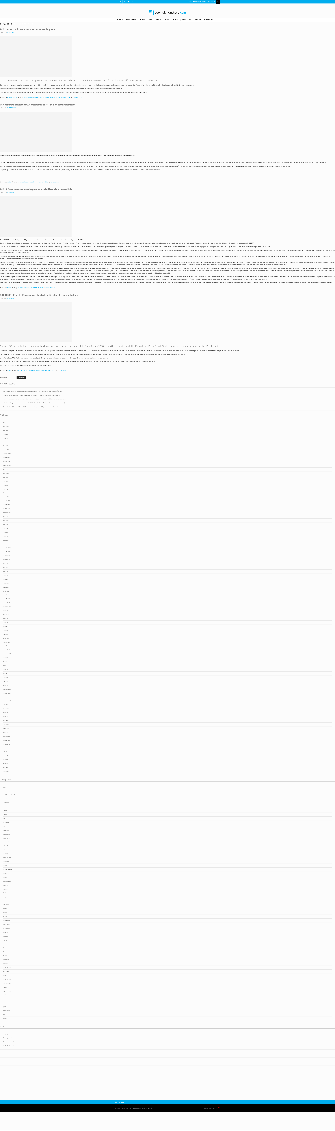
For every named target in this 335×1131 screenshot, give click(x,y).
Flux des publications (8, 1038)
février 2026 (6, 446)
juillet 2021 (6, 661)
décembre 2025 (7, 453)
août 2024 (5, 516)
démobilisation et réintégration (41, 97)
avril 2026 (5, 438)
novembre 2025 (7, 457)
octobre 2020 (6, 697)
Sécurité (15, 97)
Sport (150, 19)
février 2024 (6, 540)
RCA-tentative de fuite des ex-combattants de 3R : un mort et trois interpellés (37, 104)
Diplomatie (5, 873)
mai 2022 (5, 622)
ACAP (4, 791)
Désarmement (54, 97)
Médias (5, 952)
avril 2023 (5, 579)
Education (5, 889)
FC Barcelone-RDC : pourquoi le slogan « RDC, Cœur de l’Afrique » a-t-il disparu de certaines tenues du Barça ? (32, 395)
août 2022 (5, 610)
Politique (119, 19)
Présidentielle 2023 (8, 979)
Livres (4, 948)
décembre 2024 (7, 501)
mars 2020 (6, 724)
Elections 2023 (7, 893)
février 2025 (6, 493)
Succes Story (6, 1010)
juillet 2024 (6, 520)
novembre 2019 (7, 740)
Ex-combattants (62, 97)
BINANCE (5, 846)
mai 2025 (5, 481)
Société (142, 19)
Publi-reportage (7, 983)
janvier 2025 (6, 497)
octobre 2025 (6, 461)
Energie (5, 897)
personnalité (6, 971)
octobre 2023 (6, 555)
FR (167, 6)
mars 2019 (6, 771)
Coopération (6, 861)
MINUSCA (33, 287)
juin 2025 (5, 477)
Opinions (175, 19)
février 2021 (6, 681)
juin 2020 (5, 712)
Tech (4, 1014)
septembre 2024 (7, 512)
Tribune (5, 1018)
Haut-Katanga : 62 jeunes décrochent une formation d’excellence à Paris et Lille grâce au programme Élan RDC (32, 391)
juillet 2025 (6, 473)
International (209, 19)
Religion (5, 987)
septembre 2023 (7, 559)
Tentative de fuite (43, 182)
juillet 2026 (6, 426)
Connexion (5, 1034)
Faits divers (6, 904)
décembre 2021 (7, 642)
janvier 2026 (6, 450)
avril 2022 (5, 626)
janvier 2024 (6, 544)
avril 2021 (5, 673)
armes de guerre (28, 97)
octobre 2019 (6, 744)
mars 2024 (6, 536)
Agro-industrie (6, 822)
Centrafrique (21, 370)
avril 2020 (5, 720)
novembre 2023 (7, 552)
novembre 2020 (7, 693)
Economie (5, 885)
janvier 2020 (6, 732)
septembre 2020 (7, 701)
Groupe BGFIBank (7, 920)
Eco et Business (131, 19)
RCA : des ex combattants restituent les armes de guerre (27, 29)
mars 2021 (6, 677)
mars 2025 (6, 489)
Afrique (5, 810)
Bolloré (4, 850)
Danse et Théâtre (7, 869)
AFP (4, 806)
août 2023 (5, 563)
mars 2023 (6, 583)
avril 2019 (5, 767)
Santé (167, 19)
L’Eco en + (5, 940)
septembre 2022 (7, 606)
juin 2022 (5, 618)
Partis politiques (7, 967)
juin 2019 (5, 759)
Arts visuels (6, 830)
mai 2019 (5, 763)
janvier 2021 (6, 685)
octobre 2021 (6, 650)
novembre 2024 (7, 504)
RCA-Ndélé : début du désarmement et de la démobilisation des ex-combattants (39, 295)
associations (6, 834)
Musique (5, 955)
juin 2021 (5, 665)
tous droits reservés (147, 1108)
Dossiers (198, 19)
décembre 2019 (7, 736)
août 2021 (5, 657)
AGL (4, 818)
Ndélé (53, 370)
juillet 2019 (6, 756)
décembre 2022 (7, 595)
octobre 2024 (6, 508)
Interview (5, 932)
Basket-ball (6, 842)
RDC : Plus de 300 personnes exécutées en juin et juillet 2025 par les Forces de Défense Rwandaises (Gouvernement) (34, 403)
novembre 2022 (7, 599)
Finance (5, 908)
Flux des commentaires (9, 1042)
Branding (5, 853)
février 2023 (6, 587)
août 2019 (5, 752)
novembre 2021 (7, 646)
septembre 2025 (7, 465)
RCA (69, 97)
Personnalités (187, 19)
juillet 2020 (6, 708)
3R (19, 182)
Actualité (5, 799)
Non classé (6, 959)
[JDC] (167, 12)
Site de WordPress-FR (8, 1046)
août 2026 (5, 422)
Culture (159, 19)
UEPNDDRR (39, 287)
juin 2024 (5, 524)
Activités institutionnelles (9, 795)
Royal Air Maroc (7, 991)
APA (4, 826)
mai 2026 (5, 434)
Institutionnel (6, 924)
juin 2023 (5, 571)
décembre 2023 (7, 548)
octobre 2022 (6, 603)
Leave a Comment (78, 97)
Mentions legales (119, 1102)
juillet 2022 (6, 614)
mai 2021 (5, 669)
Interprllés (32, 182)
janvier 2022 (6, 638)
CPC (19, 287)
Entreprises (6, 901)
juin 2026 (5, 430)
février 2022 (6, 634)
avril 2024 (5, 532)
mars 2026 (6, 442)
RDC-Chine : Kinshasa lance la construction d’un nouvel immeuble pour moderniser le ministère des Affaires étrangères (34, 399)
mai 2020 (5, 716)
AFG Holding (6, 802)
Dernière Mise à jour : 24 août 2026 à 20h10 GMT (201, 1)
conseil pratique (7, 857)
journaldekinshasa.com (135, 1108)
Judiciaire (5, 936)
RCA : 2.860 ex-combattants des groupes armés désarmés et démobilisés (36, 189)
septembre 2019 (7, 748)
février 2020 (6, 728)
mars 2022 (6, 630)
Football (5, 912)
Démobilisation (30, 370)
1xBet (4, 787)
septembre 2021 (7, 654)
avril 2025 (5, 485)
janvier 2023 (6, 591)
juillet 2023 (6, 567)
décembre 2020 (7, 689)
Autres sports (6, 838)
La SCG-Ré (5, 944)
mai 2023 (5, 575)
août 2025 (5, 469)
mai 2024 (5, 528)
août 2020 (5, 705)
